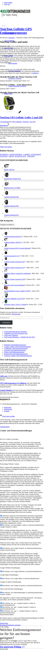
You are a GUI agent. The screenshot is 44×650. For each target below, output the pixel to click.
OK (1, 427)
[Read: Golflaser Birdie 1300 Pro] (6, 240)
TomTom (26, 122)
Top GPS (32, 122)
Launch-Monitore (6, 390)
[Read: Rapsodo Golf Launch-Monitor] (6, 283)
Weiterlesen (3, 125)
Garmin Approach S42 (11, 197)
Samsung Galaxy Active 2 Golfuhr (15, 304)
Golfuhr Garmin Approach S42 (14, 262)
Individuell (5, 427)
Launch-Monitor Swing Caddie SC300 (16, 291)
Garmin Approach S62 (11, 206)
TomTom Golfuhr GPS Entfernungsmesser (16, 30)
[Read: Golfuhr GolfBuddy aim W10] (6, 297)
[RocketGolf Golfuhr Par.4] (6, 177)
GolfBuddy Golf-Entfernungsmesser (16, 348)
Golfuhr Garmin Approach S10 (14, 279)
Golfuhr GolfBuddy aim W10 (13, 298)
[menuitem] (24, 2)
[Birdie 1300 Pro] (6, 168)
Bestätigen (3, 625)
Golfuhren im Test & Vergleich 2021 (16, 333)
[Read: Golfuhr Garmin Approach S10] (6, 277)
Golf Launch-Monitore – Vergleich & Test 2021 (19, 337)
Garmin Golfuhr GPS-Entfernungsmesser (17, 346)
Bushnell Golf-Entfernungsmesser (15, 345)
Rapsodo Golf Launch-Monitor (14, 285)
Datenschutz (16, 314)
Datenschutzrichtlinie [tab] (7, 614)
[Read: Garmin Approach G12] (6, 254)
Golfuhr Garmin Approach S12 (14, 267)
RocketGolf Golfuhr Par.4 (12, 179)
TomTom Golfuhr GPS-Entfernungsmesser (18, 356)
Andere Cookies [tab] (5, 594)
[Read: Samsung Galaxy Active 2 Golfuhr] (6, 303)
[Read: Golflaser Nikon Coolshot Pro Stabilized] (6, 271)
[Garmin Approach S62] (6, 204)
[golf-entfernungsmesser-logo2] (15, 16)
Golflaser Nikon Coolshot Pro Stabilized (17, 273)
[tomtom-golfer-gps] (10, 113)
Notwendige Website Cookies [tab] (9, 464)
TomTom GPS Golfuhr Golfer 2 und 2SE (21, 117)
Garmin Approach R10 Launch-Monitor (17, 248)
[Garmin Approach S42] (6, 195)
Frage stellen (8, 2)
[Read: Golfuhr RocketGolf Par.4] (6, 235)
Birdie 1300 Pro (9, 169)
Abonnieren (6, 322)
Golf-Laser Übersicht (11, 335)
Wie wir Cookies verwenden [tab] (9, 439)
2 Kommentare (5, 122)
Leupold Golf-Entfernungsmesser (15, 350)
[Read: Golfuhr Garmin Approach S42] (6, 260)
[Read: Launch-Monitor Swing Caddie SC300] (6, 289)
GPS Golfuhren (17, 122)
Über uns (7, 4)
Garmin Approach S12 (11, 215)
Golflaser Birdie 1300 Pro (12, 242)
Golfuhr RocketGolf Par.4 (12, 236)
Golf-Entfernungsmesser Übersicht (15, 331)
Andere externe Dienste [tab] (7, 550)
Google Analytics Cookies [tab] (8, 527)
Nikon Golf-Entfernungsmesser (14, 352)
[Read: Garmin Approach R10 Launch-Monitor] (6, 246)
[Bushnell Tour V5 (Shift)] (6, 186)
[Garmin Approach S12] (6, 213)
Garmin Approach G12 (11, 256)
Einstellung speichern (14, 625)
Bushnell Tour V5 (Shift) (12, 188)
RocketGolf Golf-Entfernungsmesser (16, 354)
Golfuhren (35, 73)
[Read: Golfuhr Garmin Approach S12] (6, 266)
